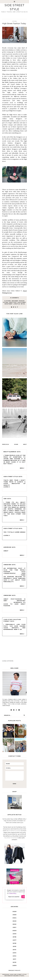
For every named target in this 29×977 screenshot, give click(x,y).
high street (22, 302)
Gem (5, 498)
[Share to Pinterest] (17, 307)
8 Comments (14, 297)
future (5, 302)
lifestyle (16, 303)
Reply (22, 468)
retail (23, 303)
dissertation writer (12, 575)
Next (25, 444)
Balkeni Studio (18, 975)
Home (16, 444)
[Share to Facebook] (11, 307)
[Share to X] (13, 307)
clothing (7, 300)
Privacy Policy (14, 970)
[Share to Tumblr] (15, 307)
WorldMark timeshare (14, 830)
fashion (21, 300)
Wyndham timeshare (10, 837)
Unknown (7, 564)
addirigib (7, 547)
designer (15, 300)
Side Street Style (11, 476)
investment (8, 303)
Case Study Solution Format (12, 620)
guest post (13, 302)
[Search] (24, 715)
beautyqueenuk (10, 451)
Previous (5, 444)
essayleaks (9, 602)
